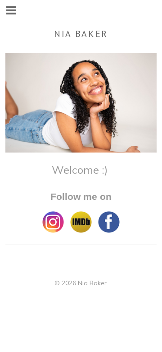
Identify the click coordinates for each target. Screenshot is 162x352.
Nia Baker (81, 34)
